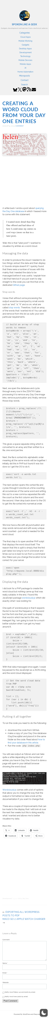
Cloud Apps (25, 37)
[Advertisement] (24, 181)
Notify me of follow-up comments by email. (20, 992)
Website (5, 982)
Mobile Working (25, 41)
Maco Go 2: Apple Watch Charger (23, 919)
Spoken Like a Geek (24, 24)
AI (25, 68)
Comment (20, 126)
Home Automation (25, 72)
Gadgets (25, 45)
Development (25, 52)
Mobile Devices (25, 60)
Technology (25, 56)
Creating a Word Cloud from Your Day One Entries (24, 112)
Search (24, 84)
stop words (14, 307)
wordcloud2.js (28, 598)
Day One (25, 898)
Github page (19, 285)
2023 (20, 898)
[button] (44, 1013)
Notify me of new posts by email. (16, 996)
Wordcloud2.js (9, 790)
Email (4, 973)
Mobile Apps (25, 64)
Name (5, 963)
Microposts (24, 75)
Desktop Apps (25, 48)
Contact (24, 80)
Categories (24, 33)
